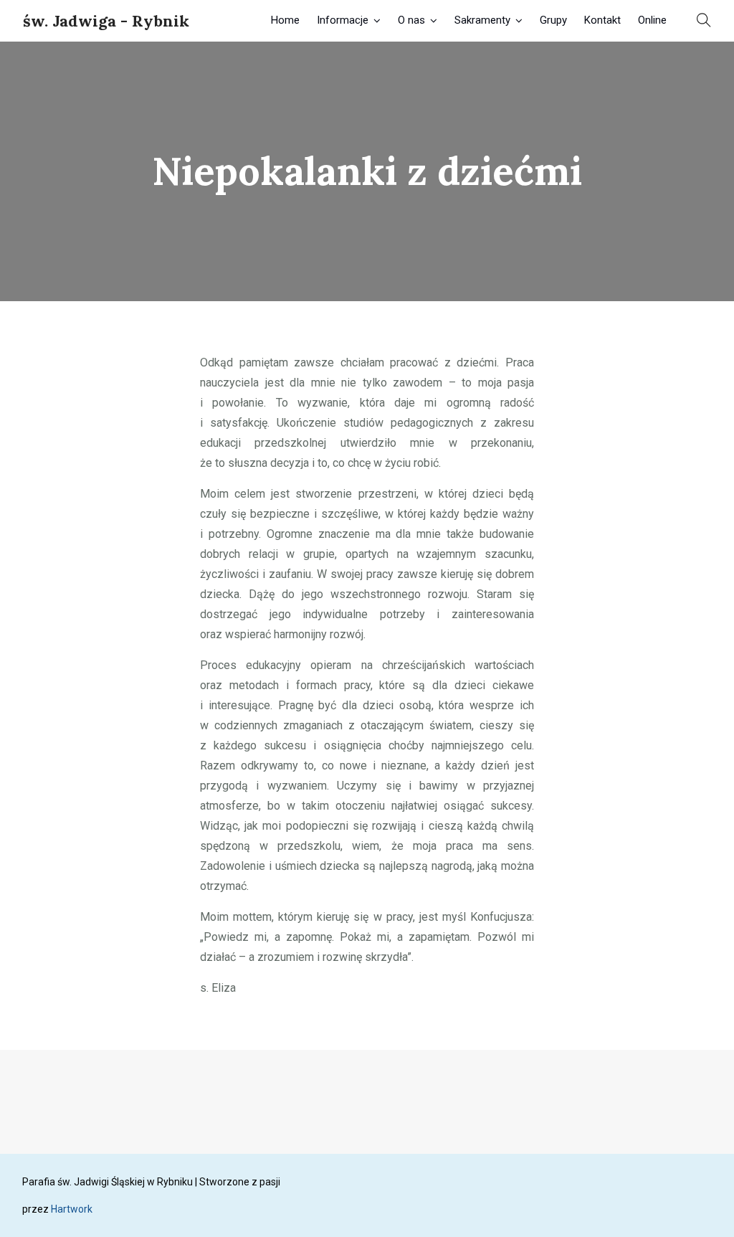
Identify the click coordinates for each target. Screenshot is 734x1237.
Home (285, 20)
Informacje (342, 20)
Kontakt (602, 20)
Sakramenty (482, 20)
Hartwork (71, 1209)
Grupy (553, 20)
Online (652, 20)
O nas (411, 20)
